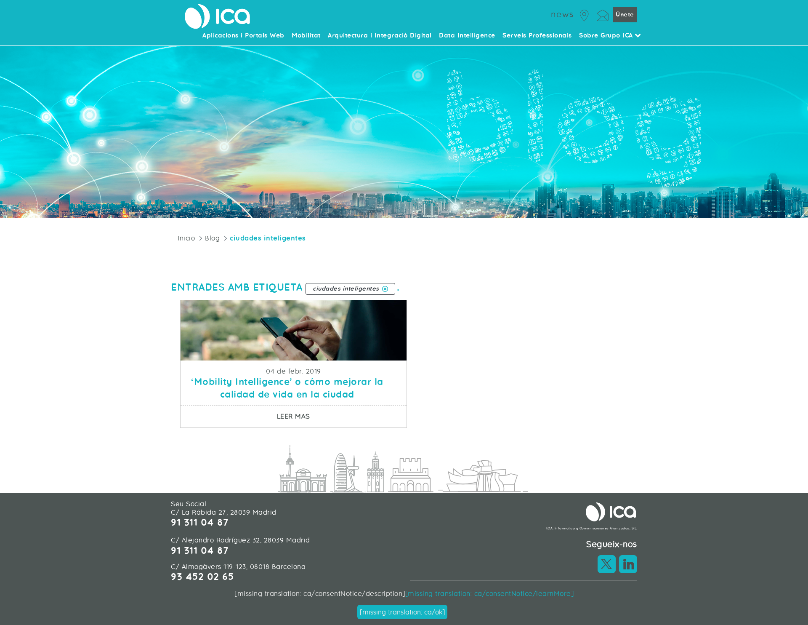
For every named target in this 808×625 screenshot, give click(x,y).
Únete (625, 15)
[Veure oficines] (585, 14)
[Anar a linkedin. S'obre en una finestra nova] (628, 564)
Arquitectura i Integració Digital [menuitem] (380, 36)
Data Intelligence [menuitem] (467, 36)
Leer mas (341, 416)
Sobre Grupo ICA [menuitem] (607, 36)
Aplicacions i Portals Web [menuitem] (243, 36)
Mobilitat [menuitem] (306, 36)
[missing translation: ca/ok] (402, 612)
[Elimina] (385, 289)
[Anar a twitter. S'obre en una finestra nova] (607, 564)
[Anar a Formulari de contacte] (603, 14)
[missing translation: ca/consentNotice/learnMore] (489, 593)
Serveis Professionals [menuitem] (537, 36)
